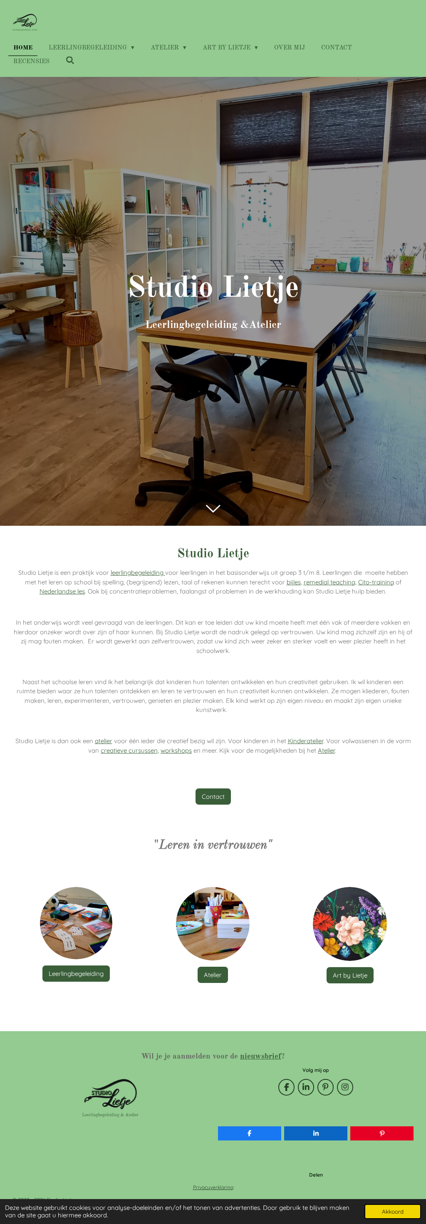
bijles (294, 582)
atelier (103, 741)
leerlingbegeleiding (138, 572)
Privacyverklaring (213, 1187)
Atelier (326, 750)
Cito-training (376, 582)
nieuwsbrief (260, 1056)
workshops (176, 750)
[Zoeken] (70, 61)
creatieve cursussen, (130, 750)
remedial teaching (329, 582)
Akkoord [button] (393, 1211)
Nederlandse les (62, 591)
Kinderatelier (305, 741)
